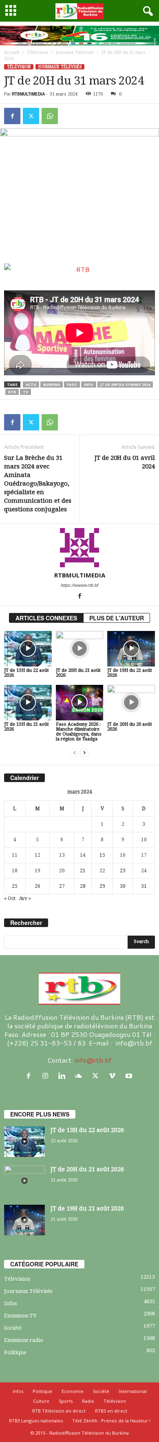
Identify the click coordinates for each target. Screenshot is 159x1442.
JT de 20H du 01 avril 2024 (125, 462)
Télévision (37, 52)
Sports (66, 1401)
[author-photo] (79, 547)
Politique (15, 1352)
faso (72, 384)
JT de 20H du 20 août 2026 (129, 727)
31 (144, 886)
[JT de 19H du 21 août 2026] (131, 648)
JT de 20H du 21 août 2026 (78, 673)
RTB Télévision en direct (59, 1411)
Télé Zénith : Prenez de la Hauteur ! (111, 1420)
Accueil (11, 52)
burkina (51, 384)
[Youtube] (129, 1076)
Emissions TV (20, 1316)
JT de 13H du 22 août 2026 (26, 673)
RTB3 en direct (111, 1411)
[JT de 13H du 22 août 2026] (28, 648)
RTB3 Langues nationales (36, 1420)
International (133, 1391)
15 (102, 855)
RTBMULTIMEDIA (28, 94)
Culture (41, 1401)
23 (123, 871)
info (88, 384)
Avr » (25, 898)
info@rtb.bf (93, 1060)
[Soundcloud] (80, 1076)
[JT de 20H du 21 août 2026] (80, 648)
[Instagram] (47, 1076)
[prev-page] (75, 753)
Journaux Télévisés (75, 52)
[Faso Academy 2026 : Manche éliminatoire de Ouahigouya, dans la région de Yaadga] (80, 702)
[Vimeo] (114, 1076)
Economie (73, 1391)
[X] (31, 116)
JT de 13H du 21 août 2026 (26, 727)
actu (31, 384)
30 (123, 886)
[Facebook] (12, 116)
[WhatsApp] (50, 116)
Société (13, 1328)
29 (102, 886)
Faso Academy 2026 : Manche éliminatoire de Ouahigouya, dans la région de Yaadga (79, 732)
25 (15, 886)
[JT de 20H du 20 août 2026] (131, 702)
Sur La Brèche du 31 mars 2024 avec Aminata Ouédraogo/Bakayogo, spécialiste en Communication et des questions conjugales (37, 483)
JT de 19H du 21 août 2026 (129, 673)
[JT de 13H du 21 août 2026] (28, 702)
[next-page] (84, 753)
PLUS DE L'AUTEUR (116, 618)
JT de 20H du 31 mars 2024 (125, 384)
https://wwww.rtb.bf (79, 585)
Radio (88, 1401)
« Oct (9, 898)
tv (25, 391)
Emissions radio (23, 1340)
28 (83, 886)
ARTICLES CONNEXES (46, 618)
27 (62, 886)
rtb (12, 391)
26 (37, 886)
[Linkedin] (63, 1076)
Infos (10, 1303)
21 (83, 871)
